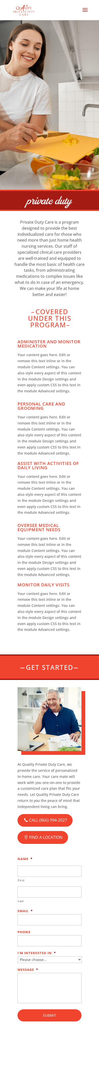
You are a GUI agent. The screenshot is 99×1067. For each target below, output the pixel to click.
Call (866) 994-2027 (48, 820)
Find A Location (45, 837)
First (21, 880)
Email (25, 911)
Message (28, 970)
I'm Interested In (37, 953)
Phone (24, 932)
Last (21, 901)
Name (25, 859)
